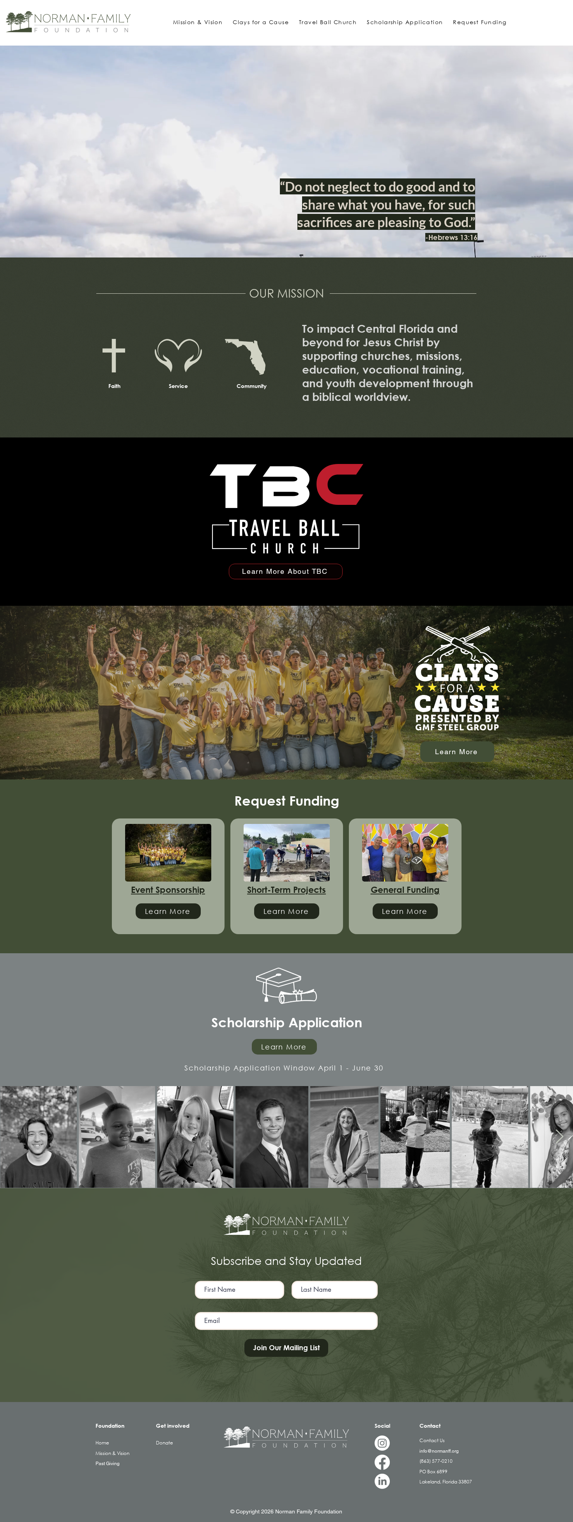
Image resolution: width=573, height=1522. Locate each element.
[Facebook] (382, 1462)
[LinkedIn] (382, 1481)
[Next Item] (559, 1137)
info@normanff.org (439, 1451)
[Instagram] (382, 1443)
